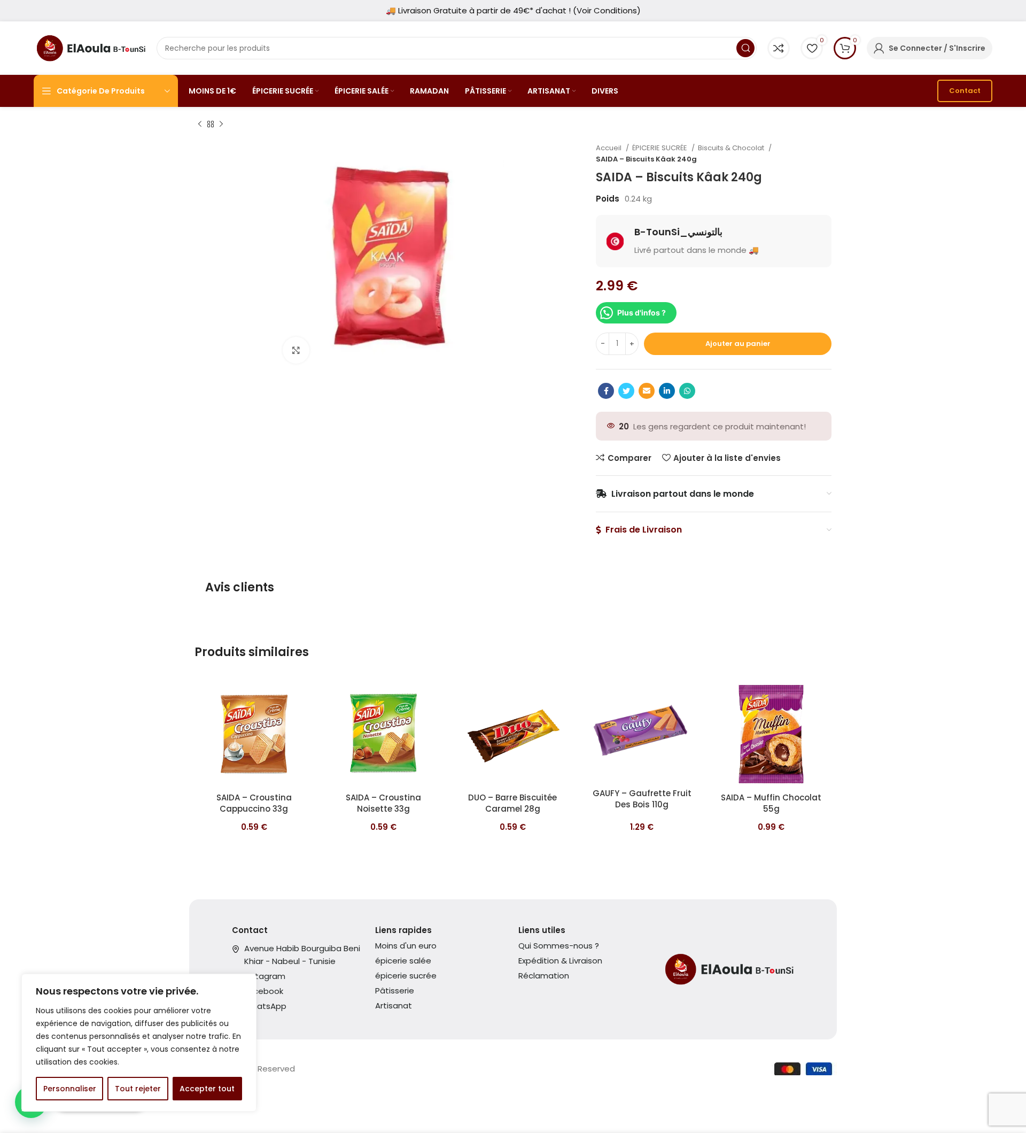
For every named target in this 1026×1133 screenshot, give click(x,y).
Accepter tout (207, 1088)
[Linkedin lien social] (667, 391)
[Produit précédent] (200, 124)
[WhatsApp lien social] (687, 391)
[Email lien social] (647, 391)
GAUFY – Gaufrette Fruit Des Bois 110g (642, 799)
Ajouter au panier (738, 343)
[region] (138, 1043)
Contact (965, 91)
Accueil (609, 148)
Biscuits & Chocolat (732, 148)
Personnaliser (69, 1088)
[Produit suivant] (221, 124)
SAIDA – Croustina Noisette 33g (383, 803)
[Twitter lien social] (626, 391)
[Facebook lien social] (606, 391)
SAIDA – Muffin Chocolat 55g (771, 803)
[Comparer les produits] (778, 48)
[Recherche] (745, 48)
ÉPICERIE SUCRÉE (660, 148)
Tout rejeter (138, 1088)
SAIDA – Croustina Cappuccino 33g (254, 803)
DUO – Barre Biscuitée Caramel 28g (512, 803)
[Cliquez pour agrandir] (296, 350)
